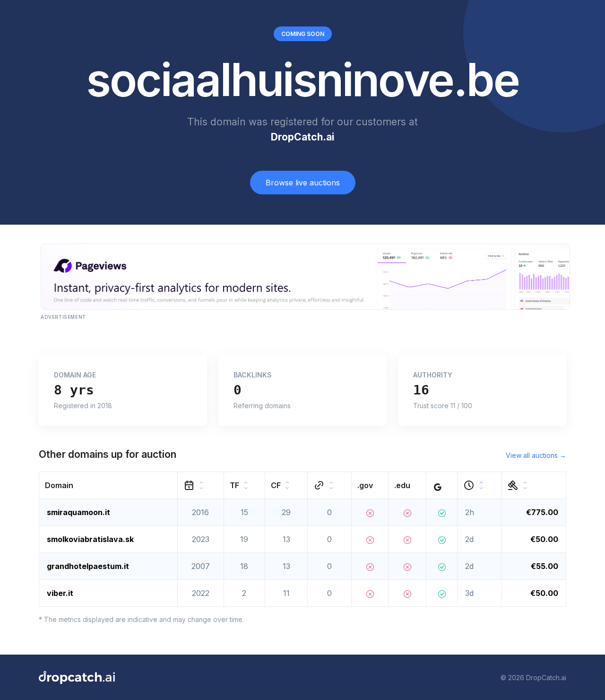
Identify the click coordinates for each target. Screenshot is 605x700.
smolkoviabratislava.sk (90, 539)
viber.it (60, 593)
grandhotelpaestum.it (88, 566)
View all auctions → (536, 455)
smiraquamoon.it (78, 512)
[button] (108, 485)
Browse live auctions (303, 182)
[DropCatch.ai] (77, 677)
